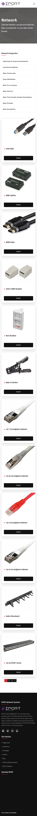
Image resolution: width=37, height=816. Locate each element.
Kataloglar (6, 750)
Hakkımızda (6, 743)
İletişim (5, 754)
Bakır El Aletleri (8, 103)
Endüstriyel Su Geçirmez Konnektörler (15, 61)
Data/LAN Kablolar (9, 79)
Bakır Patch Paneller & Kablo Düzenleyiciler (17, 97)
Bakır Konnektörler (9, 109)
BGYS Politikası (7, 766)
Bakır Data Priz (8, 91)
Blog (4, 758)
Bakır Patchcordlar (9, 73)
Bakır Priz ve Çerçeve (10, 85)
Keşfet (18, 158)
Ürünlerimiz (6, 747)
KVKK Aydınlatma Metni (10, 762)
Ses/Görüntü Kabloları (10, 67)
